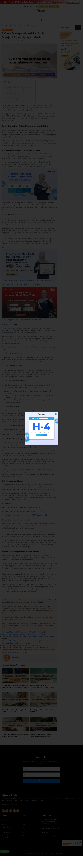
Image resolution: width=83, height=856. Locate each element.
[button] (55, 413)
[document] (41, 428)
